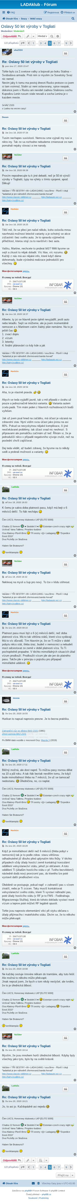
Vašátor (18, 155)
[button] (23, 43)
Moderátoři (19, 31)
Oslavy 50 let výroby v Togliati (28, 26)
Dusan (5, 117)
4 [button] (45, 43)
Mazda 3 (45, 740)
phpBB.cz (46, 1194)
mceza (16, 698)
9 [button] (66, 43)
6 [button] (54, 43)
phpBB (28, 1191)
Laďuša (15, 487)
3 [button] (40, 43)
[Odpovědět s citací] (65, 53)
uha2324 (18, 50)
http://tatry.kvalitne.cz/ (13, 200)
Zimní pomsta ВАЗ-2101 (14, 734)
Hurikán (14, 209)
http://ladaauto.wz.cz (51, 197)
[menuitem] (11, 12)
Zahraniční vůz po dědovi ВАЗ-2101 (20, 731)
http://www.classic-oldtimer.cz (16, 197)
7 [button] (59, 43)
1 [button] (33, 43)
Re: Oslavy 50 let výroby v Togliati (30, 62)
